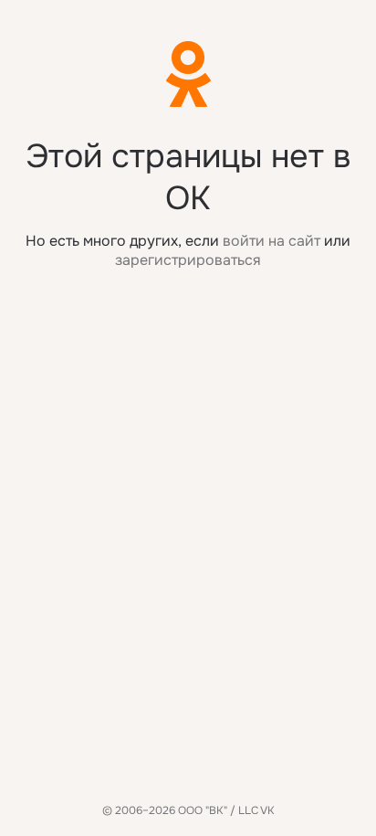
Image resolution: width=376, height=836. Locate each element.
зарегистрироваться (188, 260)
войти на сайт (271, 240)
